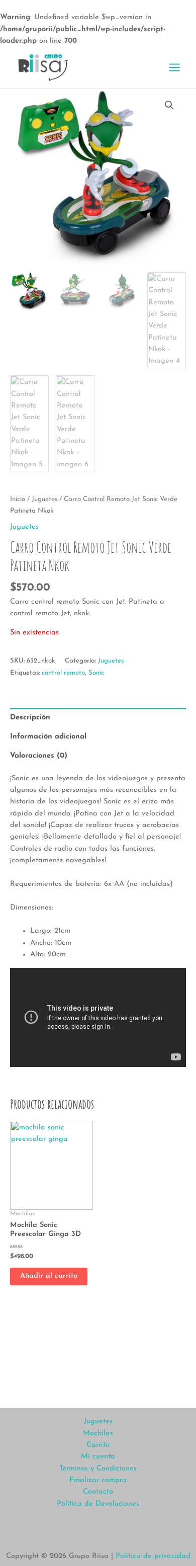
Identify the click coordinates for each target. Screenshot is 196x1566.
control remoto (63, 673)
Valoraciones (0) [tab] (38, 756)
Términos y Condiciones (98, 1468)
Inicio (17, 499)
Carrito (98, 1445)
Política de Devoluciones (98, 1504)
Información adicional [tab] (48, 736)
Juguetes (44, 499)
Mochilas (98, 1433)
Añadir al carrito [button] (48, 1276)
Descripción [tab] (30, 717)
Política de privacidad (153, 1556)
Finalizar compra (98, 1480)
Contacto (98, 1492)
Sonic (96, 673)
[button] (169, 105)
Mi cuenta (98, 1456)
